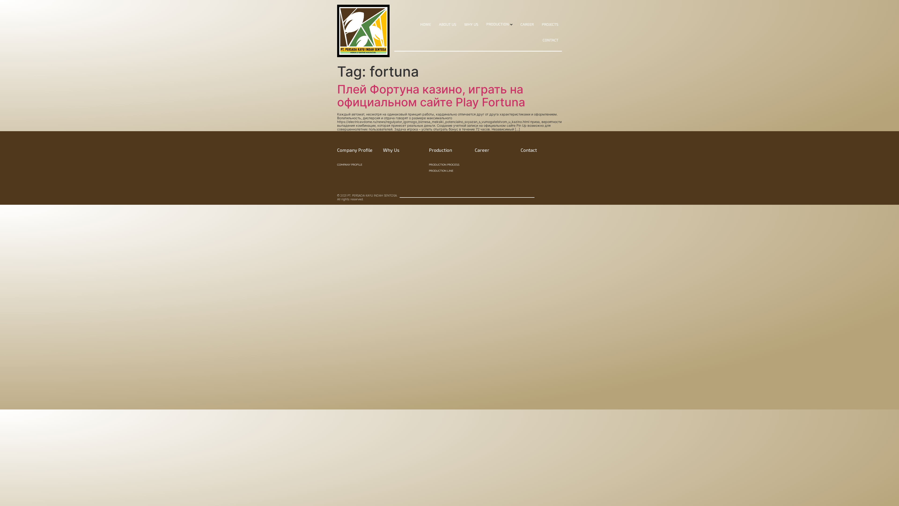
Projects (550, 24)
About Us (447, 24)
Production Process (444, 164)
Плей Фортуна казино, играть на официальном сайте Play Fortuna (431, 95)
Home (425, 24)
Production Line (441, 170)
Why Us (471, 24)
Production (497, 24)
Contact (550, 40)
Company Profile (349, 164)
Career (527, 24)
